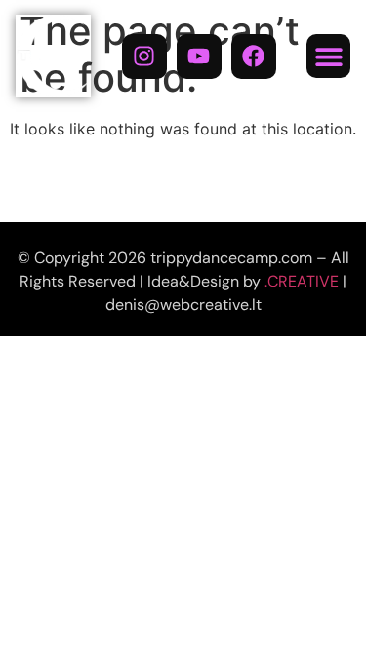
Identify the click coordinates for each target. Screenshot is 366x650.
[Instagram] (144, 56)
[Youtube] (199, 56)
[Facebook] (253, 56)
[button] (328, 56)
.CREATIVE (301, 281)
